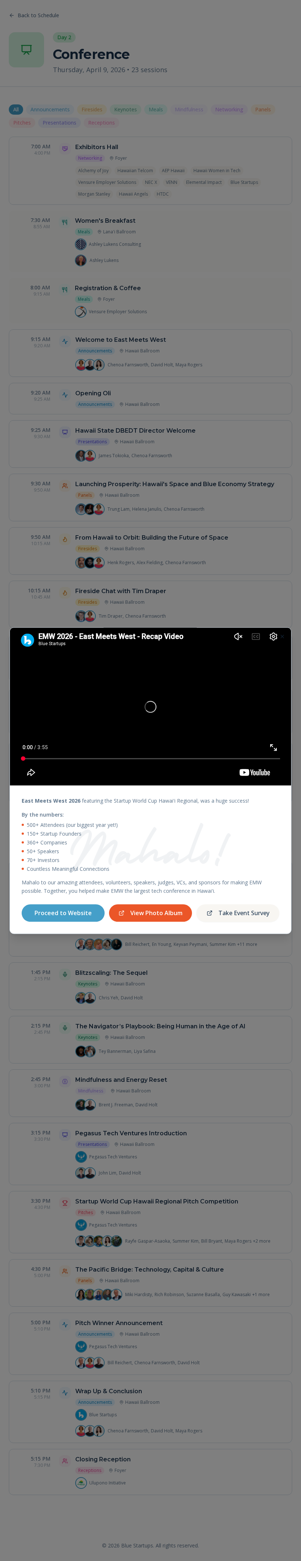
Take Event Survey (243, 913)
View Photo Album (156, 913)
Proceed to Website (63, 913)
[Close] (282, 636)
